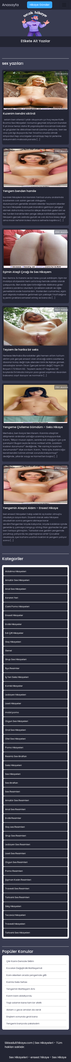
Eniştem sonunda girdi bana (22, 1016)
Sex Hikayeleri (13, 774)
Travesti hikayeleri (15, 923)
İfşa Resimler (12, 668)
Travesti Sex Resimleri (17, 888)
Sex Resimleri (12, 791)
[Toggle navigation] (64, 4)
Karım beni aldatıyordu (19, 995)
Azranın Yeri (11, 597)
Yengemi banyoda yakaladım (22, 1023)
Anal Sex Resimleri (15, 809)
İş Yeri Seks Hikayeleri (17, 677)
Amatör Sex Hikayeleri (17, 580)
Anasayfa (10, 4)
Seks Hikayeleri (13, 765)
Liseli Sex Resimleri (15, 853)
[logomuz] (35, 24)
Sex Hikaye (59, 1057)
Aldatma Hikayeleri (15, 571)
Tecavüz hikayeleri (15, 915)
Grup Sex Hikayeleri (16, 659)
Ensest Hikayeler (14, 615)
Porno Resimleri (14, 871)
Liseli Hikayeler (13, 703)
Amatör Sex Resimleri (17, 800)
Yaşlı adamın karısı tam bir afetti (24, 1002)
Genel (8, 650)
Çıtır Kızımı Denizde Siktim (20, 961)
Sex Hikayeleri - (20, 1057)
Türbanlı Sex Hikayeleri (17, 932)
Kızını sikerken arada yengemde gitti (26, 975)
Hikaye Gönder (40, 5)
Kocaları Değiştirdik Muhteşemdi (24, 968)
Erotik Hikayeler (13, 624)
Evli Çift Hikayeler (14, 633)
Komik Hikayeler (14, 685)
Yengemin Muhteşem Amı (20, 988)
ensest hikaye (40, 1057)
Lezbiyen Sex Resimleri (17, 844)
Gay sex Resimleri (15, 826)
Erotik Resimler (13, 818)
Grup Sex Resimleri (15, 835)
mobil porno (12, 712)
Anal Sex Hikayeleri (15, 588)
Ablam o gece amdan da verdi (23, 1009)
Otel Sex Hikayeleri (15, 738)
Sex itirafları (11, 782)
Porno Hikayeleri (14, 747)
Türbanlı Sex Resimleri (17, 897)
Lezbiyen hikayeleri (15, 694)
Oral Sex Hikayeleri (15, 729)
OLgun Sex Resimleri (16, 862)
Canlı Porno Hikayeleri (17, 606)
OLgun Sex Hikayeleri (16, 721)
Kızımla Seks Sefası (16, 982)
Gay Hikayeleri (13, 641)
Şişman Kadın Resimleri (18, 879)
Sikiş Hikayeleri (13, 906)
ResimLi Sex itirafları (16, 756)
